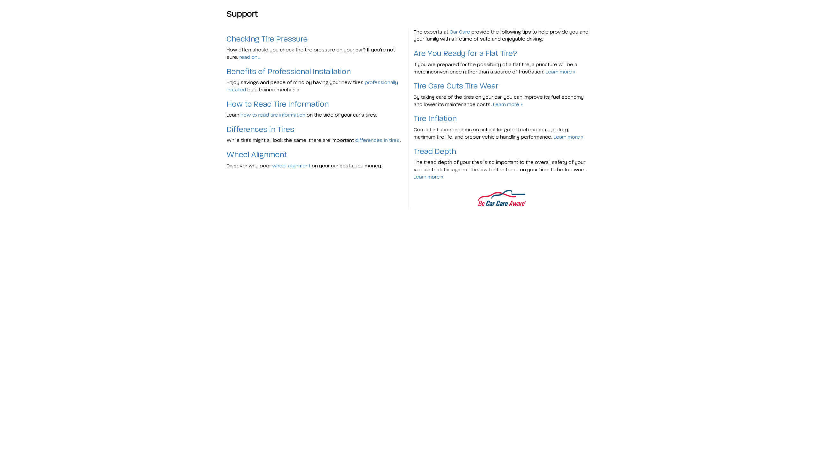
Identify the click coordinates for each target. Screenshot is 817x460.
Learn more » (560, 72)
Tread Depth (435, 151)
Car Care (460, 32)
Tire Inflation (435, 118)
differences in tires (377, 140)
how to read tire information (273, 115)
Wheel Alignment (257, 154)
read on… (250, 57)
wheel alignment (291, 166)
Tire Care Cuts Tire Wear (456, 85)
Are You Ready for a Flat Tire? (465, 53)
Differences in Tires (260, 129)
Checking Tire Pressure (267, 38)
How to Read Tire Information (278, 104)
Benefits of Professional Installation (289, 71)
